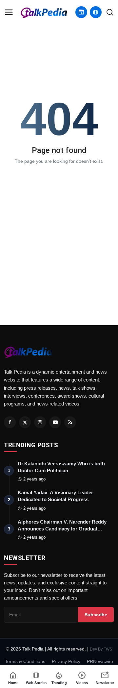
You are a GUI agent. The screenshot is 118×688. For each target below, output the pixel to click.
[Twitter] (25, 422)
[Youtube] (55, 422)
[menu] (9, 12)
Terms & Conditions (25, 661)
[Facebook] (10, 422)
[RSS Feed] (70, 422)
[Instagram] (40, 422)
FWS (108, 649)
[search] (110, 12)
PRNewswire (100, 661)
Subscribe (96, 614)
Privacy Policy (66, 661)
